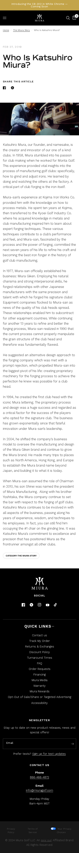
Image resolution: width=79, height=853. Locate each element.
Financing (39, 674)
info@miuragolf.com (39, 790)
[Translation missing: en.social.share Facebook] (5, 87)
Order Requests (39, 669)
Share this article (18, 81)
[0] (73, 17)
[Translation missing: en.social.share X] (13, 87)
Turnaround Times (39, 657)
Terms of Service (33, 830)
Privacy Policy (11, 830)
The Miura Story (21, 30)
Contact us (39, 635)
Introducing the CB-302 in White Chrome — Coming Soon (39, 5)
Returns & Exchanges (39, 646)
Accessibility (39, 703)
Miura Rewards (39, 691)
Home (6, 30)
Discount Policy (39, 652)
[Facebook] (23, 604)
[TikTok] (55, 605)
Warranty (39, 686)
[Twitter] (31, 604)
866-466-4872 (39, 777)
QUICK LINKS (37, 626)
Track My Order (39, 641)
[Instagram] (39, 604)
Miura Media (39, 680)
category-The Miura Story (21, 555)
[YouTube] (47, 605)
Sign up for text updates (49, 754)
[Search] (68, 17)
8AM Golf (46, 840)
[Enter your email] (72, 744)
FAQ (39, 663)
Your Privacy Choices (64, 830)
